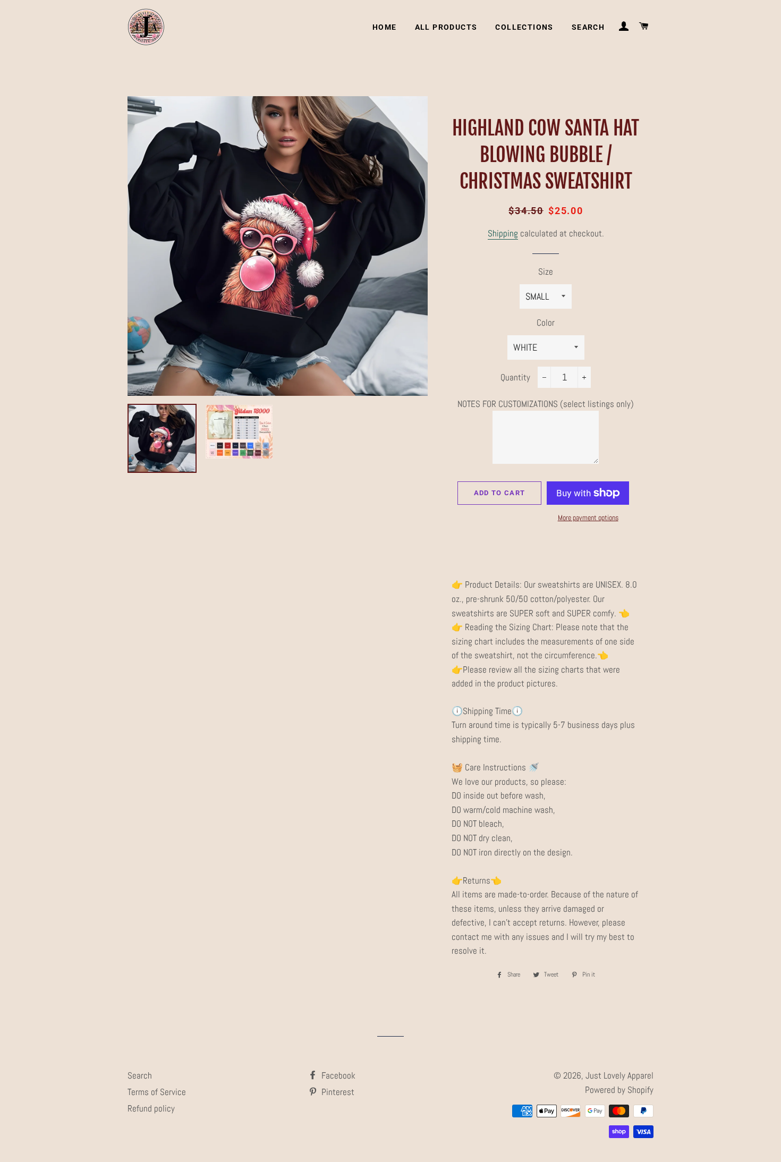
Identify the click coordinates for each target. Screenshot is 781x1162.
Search (588, 27)
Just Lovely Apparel (619, 1075)
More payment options (588, 517)
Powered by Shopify (619, 1090)
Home (384, 27)
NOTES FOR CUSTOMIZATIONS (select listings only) (545, 404)
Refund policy (151, 1108)
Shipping (503, 233)
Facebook (337, 1075)
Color (546, 322)
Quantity (515, 377)
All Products (446, 27)
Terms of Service (157, 1092)
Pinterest (336, 1092)
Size (545, 271)
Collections (524, 27)
